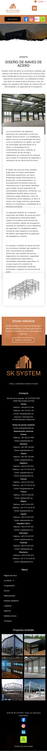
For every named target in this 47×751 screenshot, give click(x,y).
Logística (7, 606)
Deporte (7, 611)
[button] (34, 8)
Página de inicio (10, 575)
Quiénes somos (10, 616)
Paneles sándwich (11, 601)
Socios (6, 591)
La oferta (7, 580)
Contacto (8, 621)
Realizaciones (9, 596)
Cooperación (9, 585)
